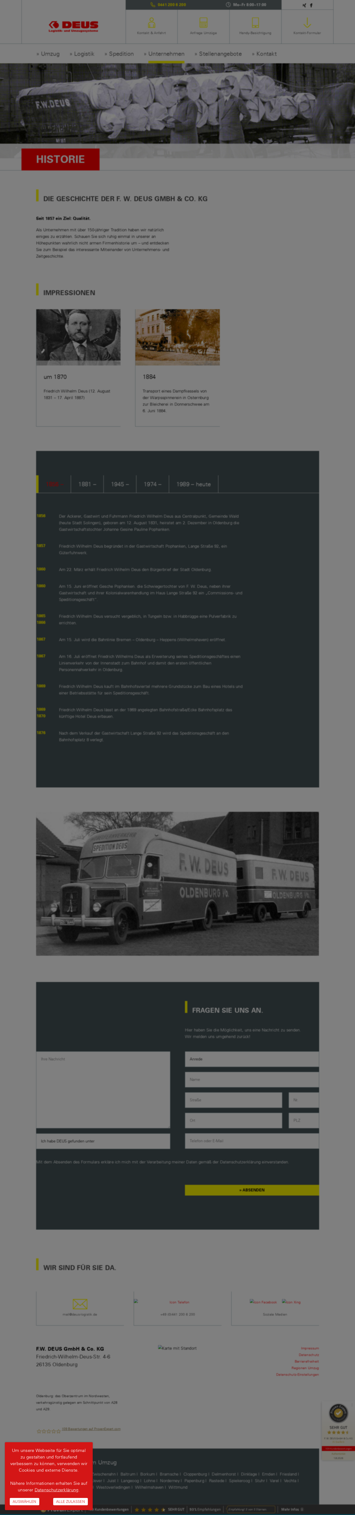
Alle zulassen (70, 1501)
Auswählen (24, 1501)
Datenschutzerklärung (57, 1489)
